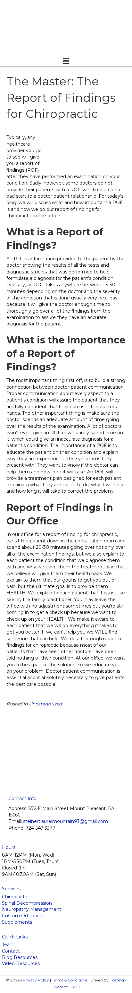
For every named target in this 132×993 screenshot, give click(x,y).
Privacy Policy (36, 980)
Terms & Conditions (69, 980)
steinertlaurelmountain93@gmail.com (65, 821)
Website (61, 986)
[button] (53, 778)
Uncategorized (45, 704)
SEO (75, 986)
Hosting (117, 980)
